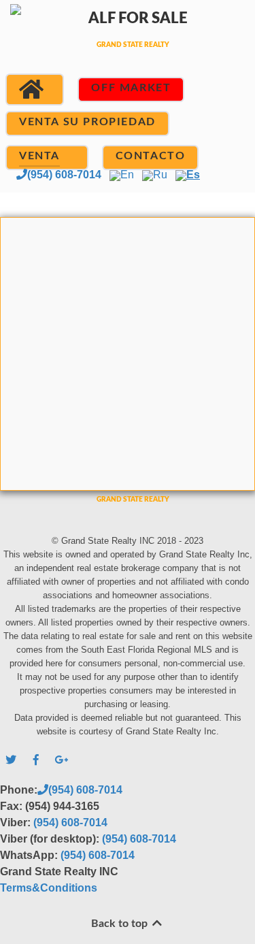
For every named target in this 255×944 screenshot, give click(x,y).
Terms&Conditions (48, 888)
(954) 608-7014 (64, 174)
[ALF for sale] (127, 42)
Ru (160, 174)
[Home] (34, 89)
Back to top (120, 923)
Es (193, 174)
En (127, 174)
